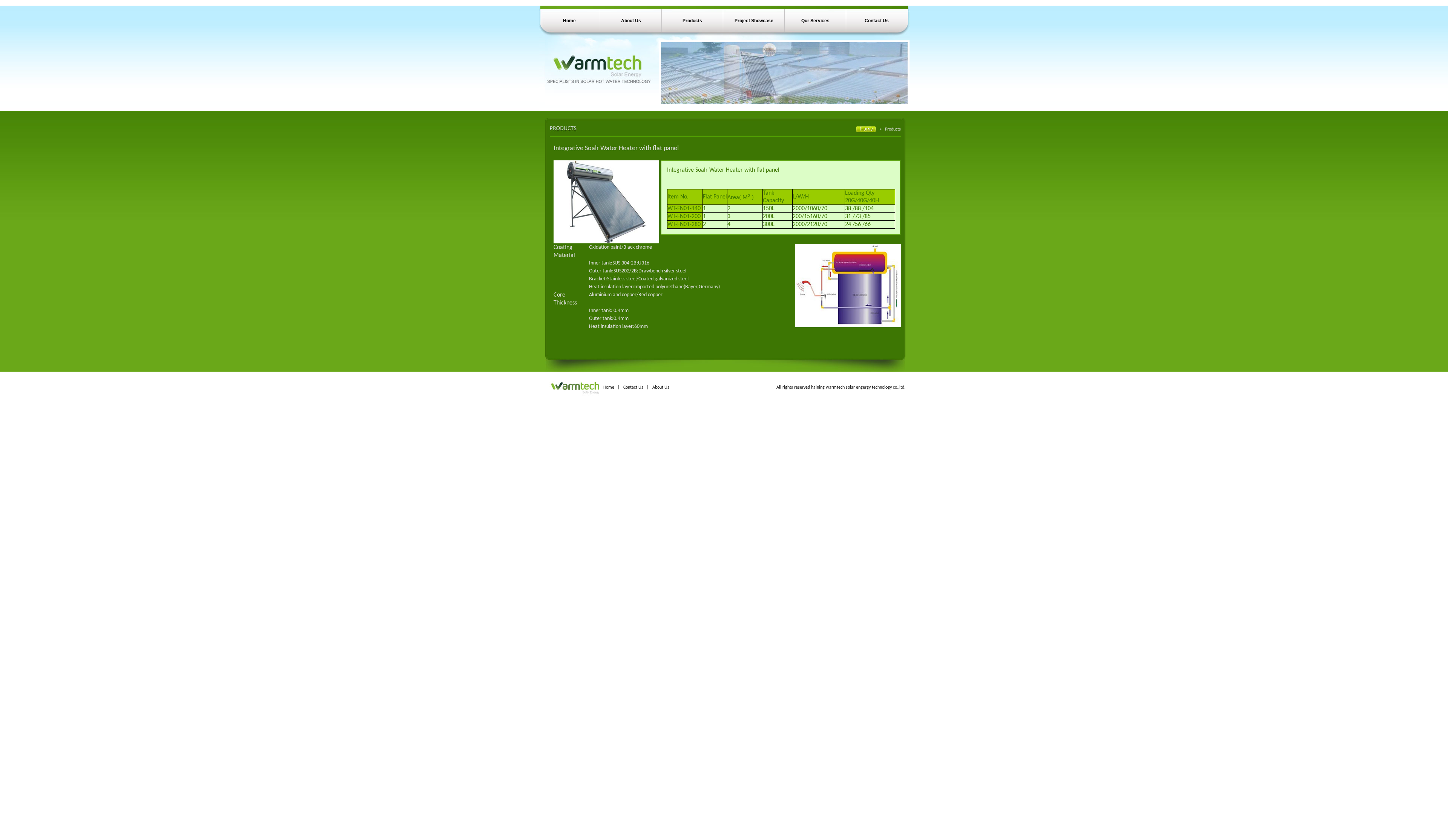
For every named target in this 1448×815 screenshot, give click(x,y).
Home (569, 20)
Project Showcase (754, 20)
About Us (631, 20)
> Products (890, 129)
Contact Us (877, 20)
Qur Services (815, 20)
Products (692, 20)
